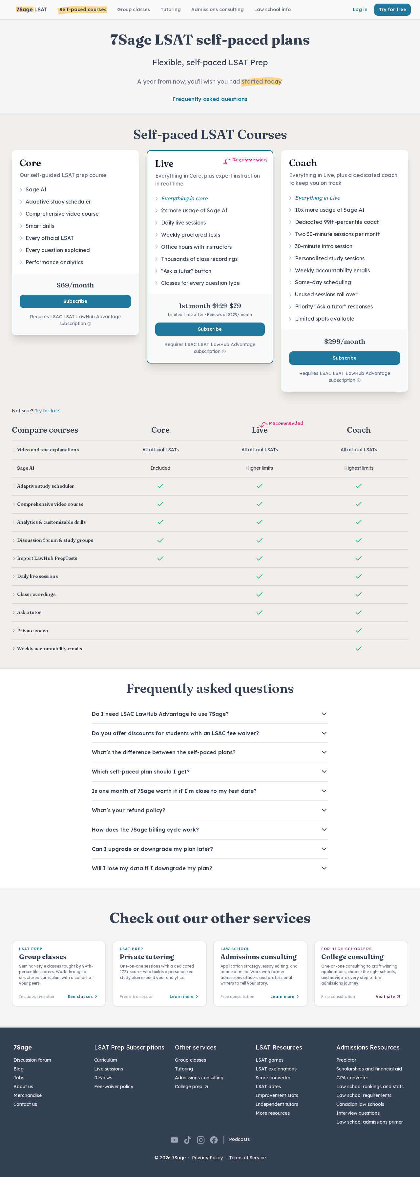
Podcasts (239, 1139)
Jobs (18, 1078)
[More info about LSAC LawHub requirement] (89, 324)
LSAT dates (268, 1086)
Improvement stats (277, 1095)
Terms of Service (247, 1158)
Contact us (25, 1104)
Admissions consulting (199, 1078)
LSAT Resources (279, 1047)
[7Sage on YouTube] (174, 1140)
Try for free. (47, 411)
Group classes (190, 1060)
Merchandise (27, 1095)
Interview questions (358, 1113)
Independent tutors (277, 1104)
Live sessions (108, 1069)
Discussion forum (32, 1060)
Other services (196, 1047)
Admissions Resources (368, 1047)
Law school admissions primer (369, 1122)
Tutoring (184, 1069)
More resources (273, 1113)
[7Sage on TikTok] (188, 1140)
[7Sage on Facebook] (214, 1140)
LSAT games (270, 1060)
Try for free (392, 9)
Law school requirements (363, 1095)
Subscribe (75, 301)
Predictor (346, 1060)
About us (23, 1086)
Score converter (273, 1078)
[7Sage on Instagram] (201, 1140)
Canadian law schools (360, 1104)
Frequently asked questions (210, 99)
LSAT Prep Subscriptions (129, 1047)
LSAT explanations (276, 1069)
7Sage (22, 1047)
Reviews (103, 1078)
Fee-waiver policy (113, 1086)
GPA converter (352, 1078)
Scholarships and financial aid (369, 1069)
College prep (188, 1086)
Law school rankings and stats (370, 1086)
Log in (360, 9)
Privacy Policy (207, 1158)
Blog (18, 1069)
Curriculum (105, 1060)
